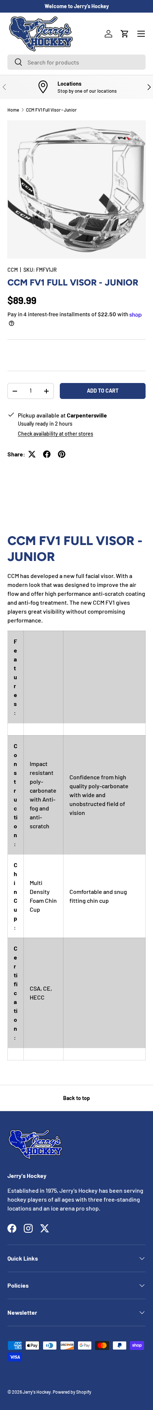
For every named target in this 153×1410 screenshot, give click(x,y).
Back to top (76, 1098)
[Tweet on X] (32, 454)
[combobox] (76, 62)
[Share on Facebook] (46, 454)
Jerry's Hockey (37, 1391)
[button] (125, 34)
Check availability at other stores (55, 433)
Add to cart (102, 390)
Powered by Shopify (72, 1391)
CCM (12, 270)
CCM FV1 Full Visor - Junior (51, 110)
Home (13, 110)
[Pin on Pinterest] (61, 454)
